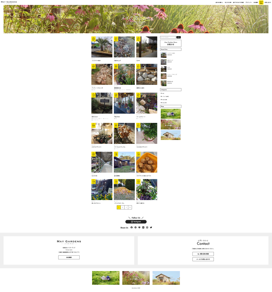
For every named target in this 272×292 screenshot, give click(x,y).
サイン (101, 118)
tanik (163, 99)
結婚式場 (116, 89)
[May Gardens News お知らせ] (162, 38)
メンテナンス (122, 89)
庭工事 (94, 89)
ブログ (94, 58)
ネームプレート (140, 118)
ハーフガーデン (96, 120)
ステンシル (106, 118)
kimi (163, 102)
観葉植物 (129, 89)
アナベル (116, 148)
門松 (116, 118)
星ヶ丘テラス (95, 118)
